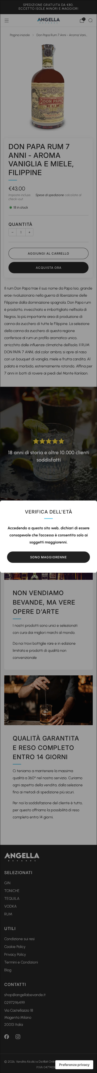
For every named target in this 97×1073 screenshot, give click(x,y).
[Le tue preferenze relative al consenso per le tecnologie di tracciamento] (74, 1064)
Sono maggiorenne (48, 557)
